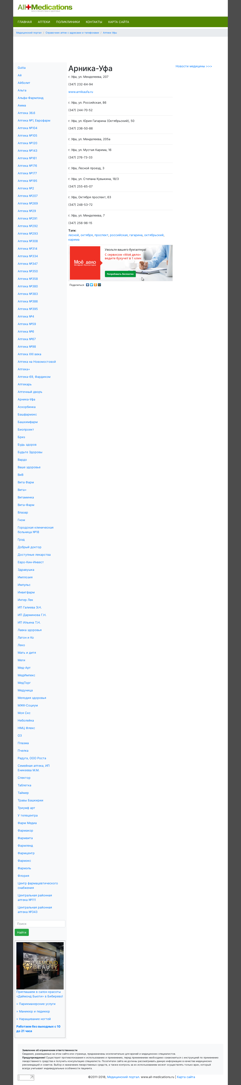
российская (119, 235)
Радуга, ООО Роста (32, 758)
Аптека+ (24, 369)
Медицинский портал (29, 32)
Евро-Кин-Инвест (31, 562)
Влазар (23, 512)
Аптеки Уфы (110, 32)
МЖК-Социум (28, 705)
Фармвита (25, 838)
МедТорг (24, 683)
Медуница (25, 690)
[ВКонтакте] (88, 283)
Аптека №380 (28, 286)
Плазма (23, 743)
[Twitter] (92, 283)
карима (73, 239)
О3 (20, 735)
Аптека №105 (27, 135)
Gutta (22, 68)
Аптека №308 (28, 241)
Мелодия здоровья (32, 698)
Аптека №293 (28, 233)
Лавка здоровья (30, 630)
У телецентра (28, 815)
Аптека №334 (28, 256)
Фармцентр (26, 853)
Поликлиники (68, 22)
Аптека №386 (28, 301)
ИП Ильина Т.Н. (29, 622)
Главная (25, 22)
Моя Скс (24, 713)
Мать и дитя (27, 652)
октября (87, 235)
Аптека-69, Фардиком (34, 377)
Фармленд (25, 845)
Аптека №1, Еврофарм (34, 120)
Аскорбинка (27, 407)
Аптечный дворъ (30, 392)
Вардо (22, 459)
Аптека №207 (28, 196)
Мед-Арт (24, 668)
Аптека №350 (28, 271)
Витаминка (26, 497)
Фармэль (24, 868)
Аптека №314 (27, 248)
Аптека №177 (27, 173)
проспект (101, 235)
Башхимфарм (28, 422)
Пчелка (23, 750)
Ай (20, 75)
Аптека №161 (27, 158)
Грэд (21, 539)
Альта (22, 90)
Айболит (24, 83)
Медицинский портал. (123, 1077)
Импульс (24, 585)
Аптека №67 (27, 339)
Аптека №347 (28, 264)
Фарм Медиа (27, 823)
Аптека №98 (27, 346)
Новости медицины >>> (194, 66)
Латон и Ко (26, 637)
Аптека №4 (26, 316)
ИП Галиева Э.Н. (30, 607)
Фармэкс (24, 860)
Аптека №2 (26, 188)
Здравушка (26, 570)
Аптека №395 (28, 309)
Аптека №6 (26, 331)
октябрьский (154, 235)
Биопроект (26, 429)
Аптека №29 (27, 211)
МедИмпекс (26, 675)
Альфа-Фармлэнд (30, 98)
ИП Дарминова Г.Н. (32, 615)
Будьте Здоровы (30, 452)
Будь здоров (27, 444)
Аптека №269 (28, 203)
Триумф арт (26, 808)
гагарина (136, 235)
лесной (73, 235)
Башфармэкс (27, 414)
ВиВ (20, 475)
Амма (22, 105)
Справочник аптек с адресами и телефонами (72, 32)
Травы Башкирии (30, 800)
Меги (21, 660)
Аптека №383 (28, 294)
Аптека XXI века (29, 354)
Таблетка (24, 785)
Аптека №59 (27, 324)
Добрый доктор (29, 547)
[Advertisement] (120, 48)
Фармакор (25, 830)
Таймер (23, 793)
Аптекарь (25, 384)
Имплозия (25, 577)
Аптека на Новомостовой (37, 361)
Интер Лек (25, 600)
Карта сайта (118, 22)
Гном (21, 520)
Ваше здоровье (29, 467)
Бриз (21, 437)
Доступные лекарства (34, 554)
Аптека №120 (27, 143)
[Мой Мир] (99, 283)
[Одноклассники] (96, 283)
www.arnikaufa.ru (80, 92)
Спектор (24, 778)
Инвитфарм (26, 592)
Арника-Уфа (26, 399)
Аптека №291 (27, 218)
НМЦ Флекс (26, 728)
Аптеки (44, 22)
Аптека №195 (27, 181)
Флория (23, 876)
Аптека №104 (27, 128)
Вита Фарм (26, 482)
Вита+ (22, 490)
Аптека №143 (27, 150)
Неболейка (26, 720)
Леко (21, 645)
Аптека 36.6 (26, 113)
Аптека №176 (27, 166)
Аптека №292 (28, 226)
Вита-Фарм (26, 505)
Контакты (94, 22)
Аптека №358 (28, 279)
